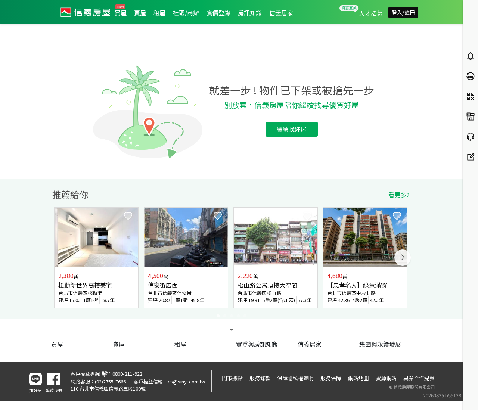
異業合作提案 (419, 378)
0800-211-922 (127, 373)
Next (402, 257)
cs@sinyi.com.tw (186, 381)
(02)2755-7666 (110, 381)
